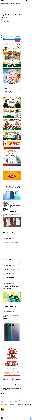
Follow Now (18, 38)
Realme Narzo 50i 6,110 (15, 242)
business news (17, 370)
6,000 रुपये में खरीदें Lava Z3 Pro (8, 92)
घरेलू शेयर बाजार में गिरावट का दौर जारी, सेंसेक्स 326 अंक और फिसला (19, 392)
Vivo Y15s (8, 373)
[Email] (2, 17)
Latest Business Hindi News (17, 371)
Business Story (9, 371)
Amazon (6, 370)
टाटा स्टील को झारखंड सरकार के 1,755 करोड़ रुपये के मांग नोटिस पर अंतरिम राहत (15, 203)
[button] (26, 0)
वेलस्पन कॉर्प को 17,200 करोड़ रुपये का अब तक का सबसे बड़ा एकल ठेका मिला (12, 392)
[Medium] (2, 406)
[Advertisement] (11, 8)
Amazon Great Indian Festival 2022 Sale (11, 370)
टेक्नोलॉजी (2, 13)
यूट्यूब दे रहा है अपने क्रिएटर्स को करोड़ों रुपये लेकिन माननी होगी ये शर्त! (15, 211)
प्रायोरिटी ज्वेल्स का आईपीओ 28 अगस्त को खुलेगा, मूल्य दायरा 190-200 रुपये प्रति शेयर (15, 208)
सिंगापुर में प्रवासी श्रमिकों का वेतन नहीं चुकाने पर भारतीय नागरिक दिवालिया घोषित (4, 392)
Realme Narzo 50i (6, 93)
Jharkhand (22, 396)
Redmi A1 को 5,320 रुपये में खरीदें (8, 91)
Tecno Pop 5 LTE (4, 373)
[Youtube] (1, 406)
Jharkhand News (6, 396)
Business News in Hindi (5, 371)
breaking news (11, 396)
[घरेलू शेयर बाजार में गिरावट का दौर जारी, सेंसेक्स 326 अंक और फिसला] (19, 388)
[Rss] (3, 406)
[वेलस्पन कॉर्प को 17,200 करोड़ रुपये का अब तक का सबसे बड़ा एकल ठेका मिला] (12, 388)
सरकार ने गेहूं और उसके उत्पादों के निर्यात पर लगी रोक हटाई (15, 206)
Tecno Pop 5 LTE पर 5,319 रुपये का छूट (7, 90)
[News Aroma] (2, 0)
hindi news (13, 371)
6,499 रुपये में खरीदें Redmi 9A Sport (15, 93)
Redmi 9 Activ (5, 311)
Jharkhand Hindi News (27, 396)
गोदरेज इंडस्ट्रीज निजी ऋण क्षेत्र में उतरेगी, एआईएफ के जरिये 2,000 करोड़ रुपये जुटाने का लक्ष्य (27, 392)
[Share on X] (1, 17)
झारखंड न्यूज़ (19, 396)
